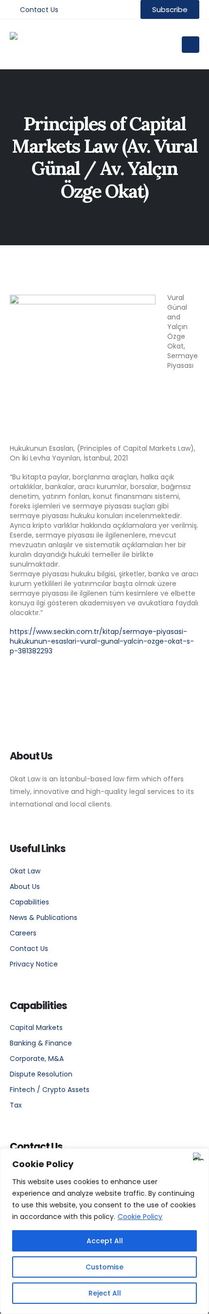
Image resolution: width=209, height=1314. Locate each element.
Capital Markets (36, 1027)
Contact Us (39, 10)
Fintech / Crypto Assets (49, 1089)
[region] (104, 1231)
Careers (23, 933)
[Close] (199, 1156)
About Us (25, 886)
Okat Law (25, 871)
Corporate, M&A (37, 1058)
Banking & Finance (41, 1043)
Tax (16, 1105)
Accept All (105, 1241)
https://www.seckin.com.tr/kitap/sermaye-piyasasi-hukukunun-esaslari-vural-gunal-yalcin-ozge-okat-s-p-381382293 (102, 641)
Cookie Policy (140, 1216)
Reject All (104, 1293)
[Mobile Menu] (190, 44)
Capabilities (29, 902)
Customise (104, 1267)
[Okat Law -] (58, 44)
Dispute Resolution (41, 1074)
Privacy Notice (34, 964)
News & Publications (43, 917)
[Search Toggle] (164, 44)
